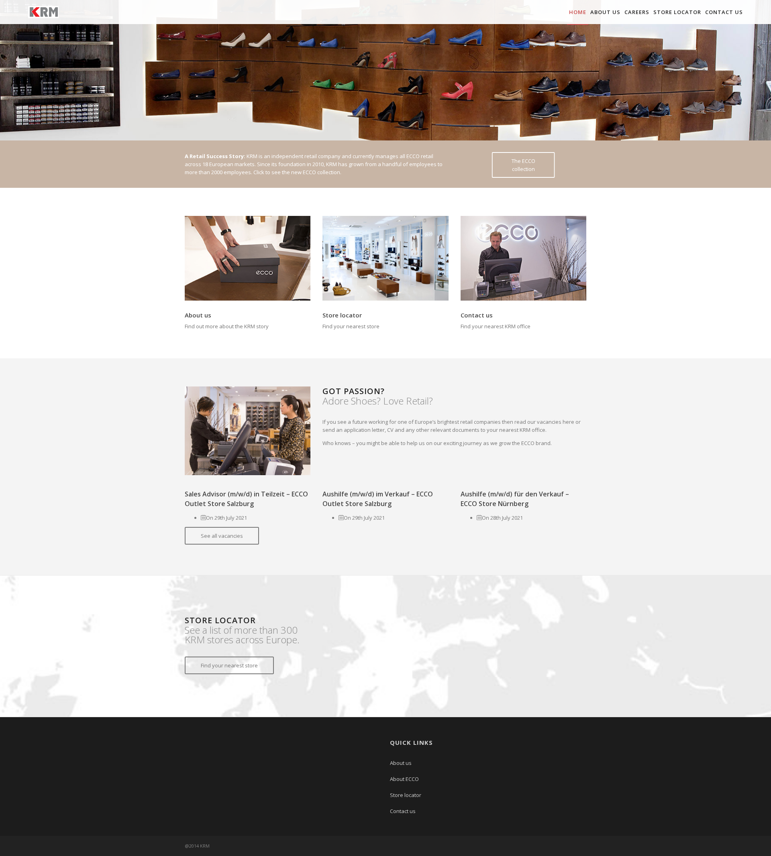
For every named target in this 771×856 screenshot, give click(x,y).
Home (577, 12)
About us (605, 12)
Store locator (677, 12)
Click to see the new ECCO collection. (297, 172)
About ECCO (404, 779)
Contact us (724, 12)
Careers (636, 12)
